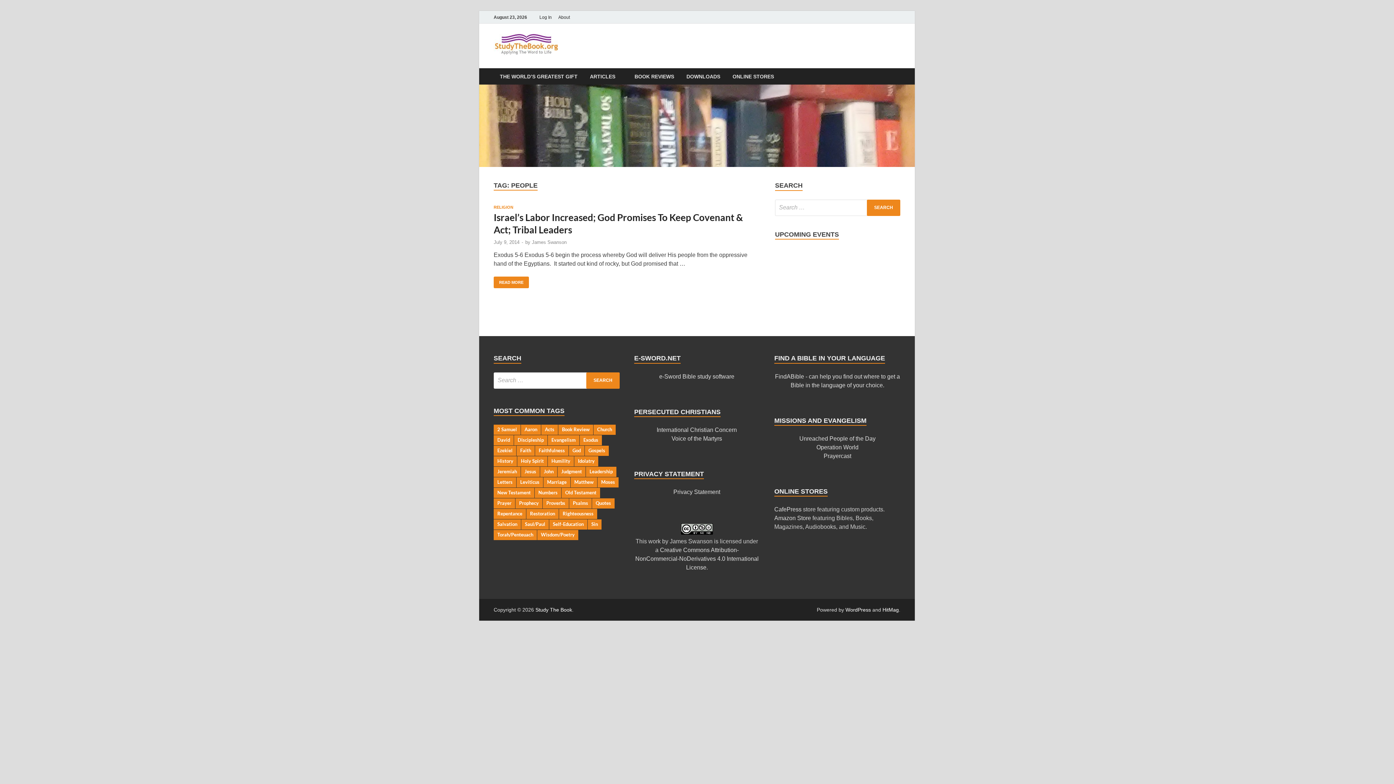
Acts (549, 429)
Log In (545, 17)
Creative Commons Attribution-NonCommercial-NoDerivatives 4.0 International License (697, 559)
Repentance (509, 513)
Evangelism (563, 440)
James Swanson (549, 242)
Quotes (603, 503)
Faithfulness (552, 450)
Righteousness (578, 513)
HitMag (891, 610)
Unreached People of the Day (837, 439)
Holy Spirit (532, 461)
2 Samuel (507, 429)
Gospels (596, 450)
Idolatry (586, 461)
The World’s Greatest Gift (539, 76)
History (505, 461)
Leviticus (529, 482)
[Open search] (896, 76)
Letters (505, 482)
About (564, 17)
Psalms (580, 503)
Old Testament (580, 492)
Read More (508, 281)
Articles (602, 76)
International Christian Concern (697, 430)
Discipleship (531, 440)
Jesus (530, 471)
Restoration (542, 513)
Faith (525, 450)
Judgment (571, 471)
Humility (560, 461)
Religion (503, 207)
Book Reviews (654, 76)
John (549, 471)
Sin (594, 524)
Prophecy (529, 503)
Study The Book (553, 610)
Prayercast (837, 456)
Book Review (576, 429)
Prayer (504, 503)
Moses (608, 482)
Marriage (557, 482)
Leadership (601, 471)
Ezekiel (505, 450)
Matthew (584, 482)
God (576, 450)
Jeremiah (507, 471)
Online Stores (753, 76)
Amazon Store (792, 518)
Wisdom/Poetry (558, 535)
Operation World (837, 447)
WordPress (858, 610)
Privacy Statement (696, 492)
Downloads (703, 76)
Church (604, 429)
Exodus (590, 440)
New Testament (514, 492)
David (503, 440)
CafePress (788, 509)
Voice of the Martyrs (697, 439)
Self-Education (568, 524)
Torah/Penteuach (515, 535)
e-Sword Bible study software (696, 376)
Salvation (507, 524)
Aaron (531, 429)
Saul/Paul (535, 524)
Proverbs (555, 503)
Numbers (548, 492)
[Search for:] (837, 208)
